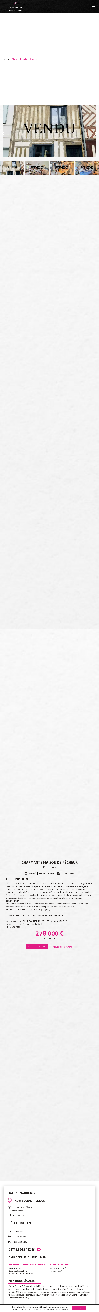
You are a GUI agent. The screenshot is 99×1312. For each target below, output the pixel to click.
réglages (65, 1309)
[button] (3, 133)
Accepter (79, 1308)
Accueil (7, 59)
